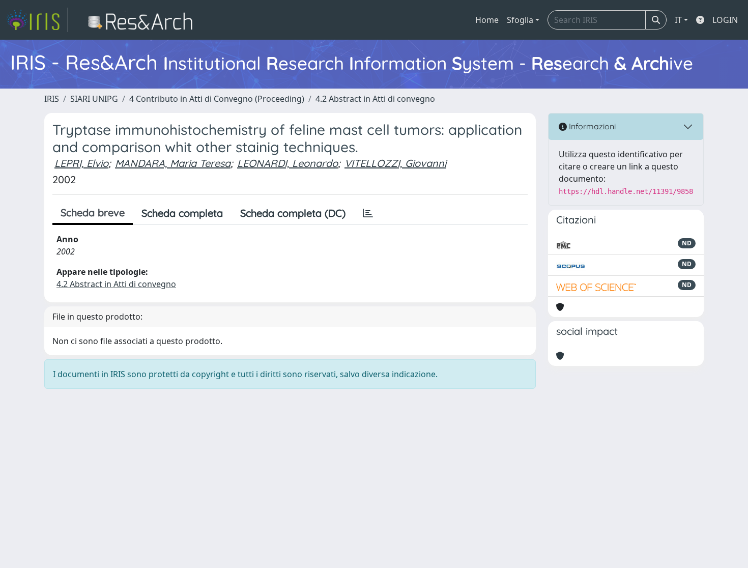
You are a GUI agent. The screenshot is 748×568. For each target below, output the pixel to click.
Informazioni (591, 126)
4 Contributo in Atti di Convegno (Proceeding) (216, 98)
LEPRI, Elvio (81, 163)
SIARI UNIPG (94, 98)
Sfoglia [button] (520, 19)
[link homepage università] (143, 20)
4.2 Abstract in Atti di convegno (375, 98)
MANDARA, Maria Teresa (173, 163)
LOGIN (725, 19)
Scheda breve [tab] (93, 212)
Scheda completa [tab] (182, 213)
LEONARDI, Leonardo (287, 163)
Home (487, 19)
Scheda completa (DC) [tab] (293, 213)
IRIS (51, 98)
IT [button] (678, 19)
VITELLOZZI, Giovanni (395, 163)
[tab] (368, 213)
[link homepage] (37, 20)
